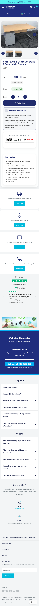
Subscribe (8, 576)
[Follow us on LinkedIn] (17, 591)
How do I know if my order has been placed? (15, 467)
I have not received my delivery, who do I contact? (16, 415)
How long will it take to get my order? (15, 400)
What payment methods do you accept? (16, 459)
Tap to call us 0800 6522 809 (19, 2)
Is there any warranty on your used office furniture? (17, 442)
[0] (35, 7)
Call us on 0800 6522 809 (19, 364)
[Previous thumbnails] (3, 53)
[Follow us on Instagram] (10, 591)
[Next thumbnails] (36, 53)
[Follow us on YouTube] (14, 591)
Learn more (19, 203)
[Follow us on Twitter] (6, 591)
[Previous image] (4, 34)
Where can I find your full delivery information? (14, 424)
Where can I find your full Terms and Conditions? (15, 451)
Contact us (19, 268)
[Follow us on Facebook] (3, 591)
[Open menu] (3, 7)
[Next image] (34, 34)
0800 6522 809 (19, 509)
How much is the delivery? (12, 394)
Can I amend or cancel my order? (14, 475)
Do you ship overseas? (10, 387)
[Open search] (31, 7)
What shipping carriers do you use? (15, 407)
